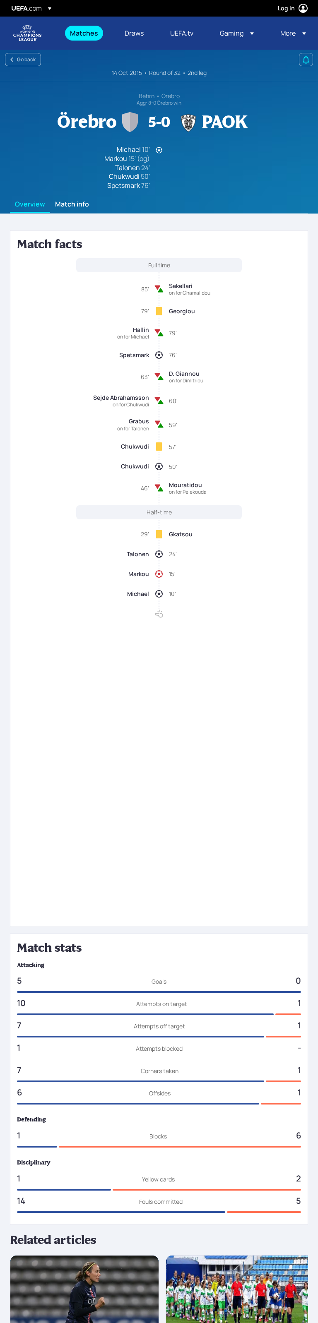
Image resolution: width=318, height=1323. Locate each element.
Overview (30, 204)
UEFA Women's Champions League (27, 33)
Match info (72, 204)
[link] (84, 33)
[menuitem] (87, 33)
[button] (236, 33)
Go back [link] (26, 59)
